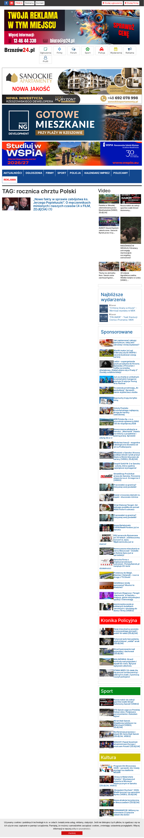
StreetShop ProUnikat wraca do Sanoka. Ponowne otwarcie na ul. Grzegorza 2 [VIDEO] (127, 476)
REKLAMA (10, 179)
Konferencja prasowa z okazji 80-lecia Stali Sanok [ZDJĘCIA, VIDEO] (126, 734)
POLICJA (75, 172)
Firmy (59, 52)
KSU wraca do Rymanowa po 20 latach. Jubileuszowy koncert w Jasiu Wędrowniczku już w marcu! (119, 539)
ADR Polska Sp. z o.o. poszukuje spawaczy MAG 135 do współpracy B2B (126, 421)
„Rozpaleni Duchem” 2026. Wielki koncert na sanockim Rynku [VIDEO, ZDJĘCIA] (127, 792)
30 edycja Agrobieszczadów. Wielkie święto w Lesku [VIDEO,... (130, 276)
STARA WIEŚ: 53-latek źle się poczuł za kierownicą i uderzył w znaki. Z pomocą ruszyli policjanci (126, 673)
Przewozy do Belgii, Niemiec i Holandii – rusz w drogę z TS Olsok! (126, 575)
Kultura (108, 757)
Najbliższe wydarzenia (113, 297)
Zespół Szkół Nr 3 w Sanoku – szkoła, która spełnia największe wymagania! (127, 465)
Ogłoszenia (45, 52)
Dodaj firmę (132, 3)
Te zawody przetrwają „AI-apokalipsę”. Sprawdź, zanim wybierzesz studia (126, 390)
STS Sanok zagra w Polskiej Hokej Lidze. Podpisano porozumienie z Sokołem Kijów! (127, 713)
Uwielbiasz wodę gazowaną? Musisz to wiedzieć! (124, 585)
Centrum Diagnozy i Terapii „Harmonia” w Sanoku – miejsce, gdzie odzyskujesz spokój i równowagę (127, 596)
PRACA (18, 3)
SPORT (61, 172)
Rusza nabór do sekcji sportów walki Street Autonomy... (129, 207)
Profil (45, 61)
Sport (87, 52)
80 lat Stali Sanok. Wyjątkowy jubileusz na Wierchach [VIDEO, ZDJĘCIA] (125, 724)
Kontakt (40, 3)
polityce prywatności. (81, 828)
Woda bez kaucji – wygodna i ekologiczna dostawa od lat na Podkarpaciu (127, 444)
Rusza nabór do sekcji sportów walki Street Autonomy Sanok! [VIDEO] (126, 701)
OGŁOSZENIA (34, 172)
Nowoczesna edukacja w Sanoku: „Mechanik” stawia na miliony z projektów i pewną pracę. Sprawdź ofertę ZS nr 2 (119, 433)
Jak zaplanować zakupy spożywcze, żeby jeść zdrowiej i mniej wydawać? (126, 342)
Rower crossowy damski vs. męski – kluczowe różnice (127, 496)
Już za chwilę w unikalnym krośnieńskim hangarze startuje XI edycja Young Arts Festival (126, 380)
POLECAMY (120, 172)
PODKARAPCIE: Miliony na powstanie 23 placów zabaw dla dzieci (126, 812)
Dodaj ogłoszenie (113, 3)
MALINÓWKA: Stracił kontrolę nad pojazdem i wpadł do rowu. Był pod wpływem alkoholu (125, 662)
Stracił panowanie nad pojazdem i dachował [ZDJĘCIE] (124, 651)
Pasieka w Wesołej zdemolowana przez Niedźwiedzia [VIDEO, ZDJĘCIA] (108, 209)
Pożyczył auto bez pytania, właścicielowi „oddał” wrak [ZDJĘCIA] (126, 641)
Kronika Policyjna (119, 620)
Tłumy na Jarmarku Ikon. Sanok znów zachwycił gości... (107, 275)
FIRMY (50, 172)
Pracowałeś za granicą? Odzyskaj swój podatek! (125, 486)
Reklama (29, 3)
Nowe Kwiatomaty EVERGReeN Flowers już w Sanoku (126, 527)
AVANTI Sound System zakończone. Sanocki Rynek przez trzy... (109, 230)
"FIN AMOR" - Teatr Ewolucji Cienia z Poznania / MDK (123, 317)
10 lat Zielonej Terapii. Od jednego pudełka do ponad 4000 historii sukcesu (126, 507)
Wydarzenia (116, 52)
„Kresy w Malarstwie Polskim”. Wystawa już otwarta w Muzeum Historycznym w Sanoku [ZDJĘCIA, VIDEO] (118, 781)
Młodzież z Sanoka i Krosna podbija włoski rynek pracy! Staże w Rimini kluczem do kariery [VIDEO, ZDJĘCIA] (127, 455)
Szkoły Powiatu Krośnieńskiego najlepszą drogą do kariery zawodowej (126, 411)
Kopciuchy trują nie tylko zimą (125, 399)
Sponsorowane (117, 332)
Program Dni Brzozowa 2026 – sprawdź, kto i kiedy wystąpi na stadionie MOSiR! (127, 769)
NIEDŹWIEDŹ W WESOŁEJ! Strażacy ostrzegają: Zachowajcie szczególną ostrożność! (129, 252)
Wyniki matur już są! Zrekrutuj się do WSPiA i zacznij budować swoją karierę (125, 353)
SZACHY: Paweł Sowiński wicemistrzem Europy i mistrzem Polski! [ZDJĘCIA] (127, 744)
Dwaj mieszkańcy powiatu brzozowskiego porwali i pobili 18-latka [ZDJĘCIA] (126, 631)
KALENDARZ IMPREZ (97, 172)
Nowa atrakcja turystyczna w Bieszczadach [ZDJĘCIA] (127, 801)
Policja (101, 52)
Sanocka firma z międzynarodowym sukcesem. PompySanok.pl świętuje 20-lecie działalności (119, 563)
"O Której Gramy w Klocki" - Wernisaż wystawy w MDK (123, 308)
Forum (73, 52)
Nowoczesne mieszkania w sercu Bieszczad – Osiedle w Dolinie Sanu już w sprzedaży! (127, 551)
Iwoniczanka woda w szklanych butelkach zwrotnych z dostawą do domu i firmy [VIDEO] (125, 607)
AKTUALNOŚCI (13, 172)
